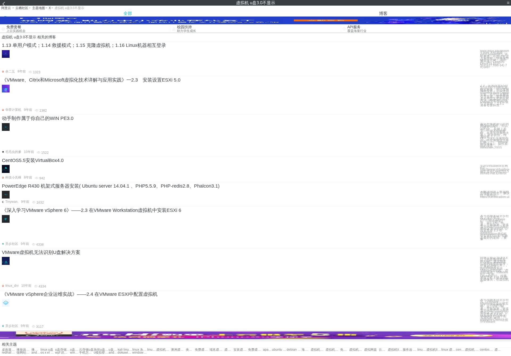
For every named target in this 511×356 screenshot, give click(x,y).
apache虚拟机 (267, 349)
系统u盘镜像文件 (101, 349)
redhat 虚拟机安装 (9, 352)
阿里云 (6, 8)
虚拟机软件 (163, 349)
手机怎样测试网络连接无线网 (86, 352)
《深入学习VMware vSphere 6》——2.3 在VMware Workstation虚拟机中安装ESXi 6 (91, 210)
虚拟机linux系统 (395, 349)
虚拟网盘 (370, 349)
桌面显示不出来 (9, 349)
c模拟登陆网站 (101, 352)
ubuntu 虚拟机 (279, 349)
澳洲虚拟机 (178, 349)
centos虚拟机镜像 (487, 349)
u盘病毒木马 (74, 349)
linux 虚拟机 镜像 (448, 349)
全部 (127, 13)
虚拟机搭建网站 (318, 349)
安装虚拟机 (240, 349)
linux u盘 (46, 349)
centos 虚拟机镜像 (460, 349)
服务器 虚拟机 (410, 349)
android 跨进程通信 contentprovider (113, 352)
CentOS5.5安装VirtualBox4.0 (33, 160)
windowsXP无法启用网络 (139, 352)
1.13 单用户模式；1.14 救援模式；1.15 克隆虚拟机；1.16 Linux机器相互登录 (84, 45)
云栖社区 (21, 8)
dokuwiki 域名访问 (125, 352)
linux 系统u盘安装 (139, 349)
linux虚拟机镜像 (421, 349)
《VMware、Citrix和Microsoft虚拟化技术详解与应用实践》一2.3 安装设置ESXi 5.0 (91, 80)
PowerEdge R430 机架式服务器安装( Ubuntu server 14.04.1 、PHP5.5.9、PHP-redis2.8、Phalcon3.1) (111, 186)
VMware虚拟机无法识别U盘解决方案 (41, 252)
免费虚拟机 (202, 349)
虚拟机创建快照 (356, 349)
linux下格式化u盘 (151, 349)
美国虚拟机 (190, 349)
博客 (383, 13)
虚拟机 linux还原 (499, 349)
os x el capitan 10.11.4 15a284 (47, 352)
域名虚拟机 (216, 349)
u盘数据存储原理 (113, 349)
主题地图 (38, 8)
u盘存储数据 (62, 349)
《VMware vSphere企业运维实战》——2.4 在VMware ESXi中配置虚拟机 (80, 294)
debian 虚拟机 (294, 349)
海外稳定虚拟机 (306, 349)
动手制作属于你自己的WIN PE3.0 (37, 118)
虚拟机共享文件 (332, 349)
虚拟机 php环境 (472, 349)
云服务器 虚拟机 (383, 349)
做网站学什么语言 (24, 352)
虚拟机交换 (228, 349)
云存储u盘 (86, 349)
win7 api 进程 (74, 352)
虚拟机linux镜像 (433, 349)
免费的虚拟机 (344, 349)
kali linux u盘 (125, 349)
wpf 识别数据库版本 (62, 352)
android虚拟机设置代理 (35, 352)
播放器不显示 (24, 349)
